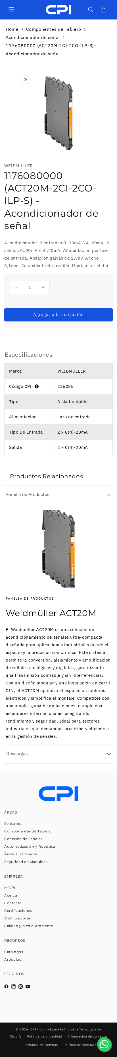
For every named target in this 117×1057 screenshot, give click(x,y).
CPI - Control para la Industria (54, 1029)
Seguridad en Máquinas (26, 862)
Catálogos (13, 952)
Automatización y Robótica (29, 846)
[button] (11, 9)
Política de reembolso (81, 1045)
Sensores (12, 823)
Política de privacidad (44, 1036)
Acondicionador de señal (33, 37)
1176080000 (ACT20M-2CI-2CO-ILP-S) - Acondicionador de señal (51, 49)
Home (12, 29)
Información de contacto (87, 1036)
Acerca (10, 895)
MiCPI (9, 888)
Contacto (13, 903)
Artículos (12, 959)
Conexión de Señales (23, 839)
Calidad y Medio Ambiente (28, 926)
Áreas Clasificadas (21, 854)
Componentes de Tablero (53, 29)
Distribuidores (17, 918)
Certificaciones (18, 910)
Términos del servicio (41, 1045)
